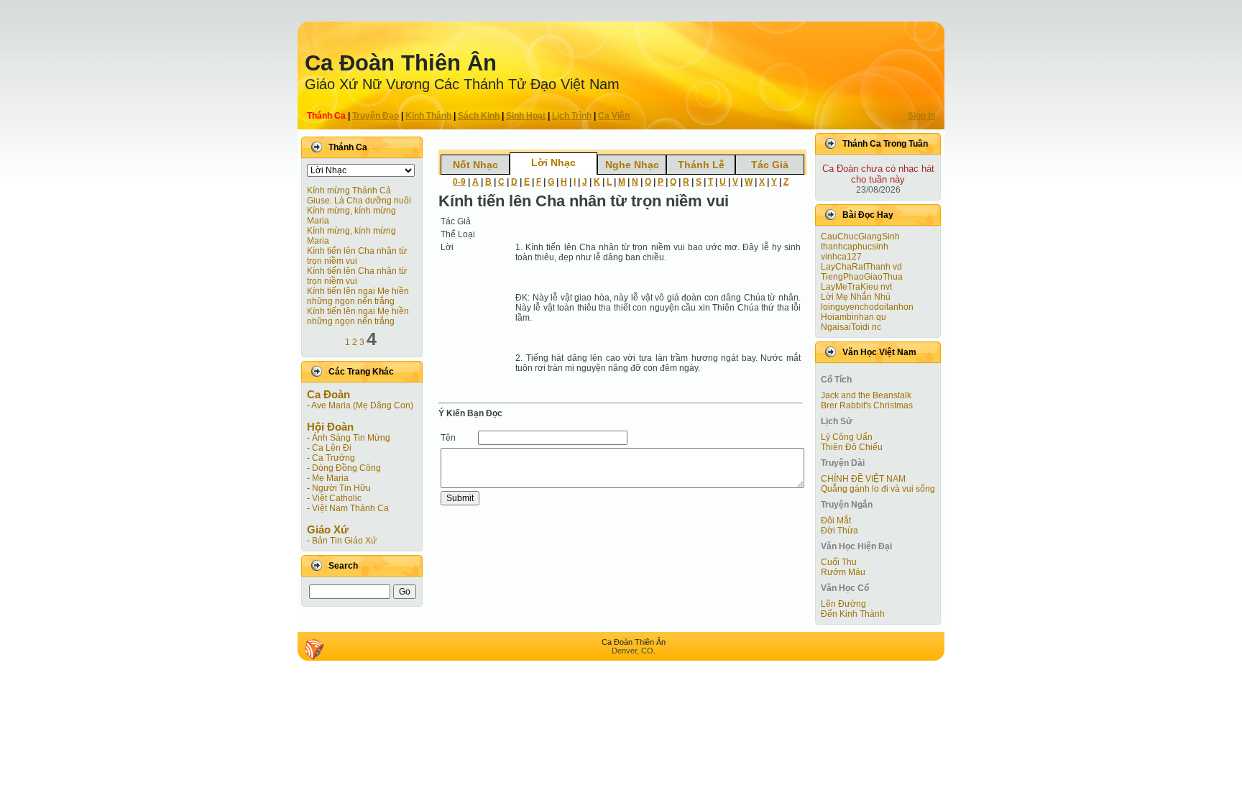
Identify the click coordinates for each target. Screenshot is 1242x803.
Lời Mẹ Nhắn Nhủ (856, 297)
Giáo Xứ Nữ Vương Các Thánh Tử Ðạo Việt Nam (462, 84)
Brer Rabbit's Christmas (867, 405)
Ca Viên (614, 116)
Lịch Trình (572, 116)
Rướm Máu (843, 572)
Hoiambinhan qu (853, 317)
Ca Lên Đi (331, 448)
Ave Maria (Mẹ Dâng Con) (362, 405)
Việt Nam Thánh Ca (350, 508)
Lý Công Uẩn (847, 437)
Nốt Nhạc (475, 164)
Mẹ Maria (330, 478)
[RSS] (314, 649)
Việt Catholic (337, 498)
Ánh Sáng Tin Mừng (351, 438)
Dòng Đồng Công (346, 468)
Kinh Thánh (428, 116)
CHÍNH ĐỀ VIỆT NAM (863, 479)
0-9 (459, 182)
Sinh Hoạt (526, 116)
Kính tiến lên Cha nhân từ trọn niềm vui (357, 256)
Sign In (921, 116)
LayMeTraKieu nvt (856, 287)
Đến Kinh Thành (853, 614)
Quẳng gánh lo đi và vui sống (878, 489)
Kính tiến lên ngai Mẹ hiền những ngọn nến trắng (358, 296)
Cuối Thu (839, 562)
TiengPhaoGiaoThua (862, 277)
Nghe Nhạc (632, 164)
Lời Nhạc (553, 162)
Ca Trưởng (333, 458)
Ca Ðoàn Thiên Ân (401, 62)
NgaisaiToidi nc (851, 327)
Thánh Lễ (701, 164)
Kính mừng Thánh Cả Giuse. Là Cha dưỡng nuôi (359, 195)
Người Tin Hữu (341, 488)
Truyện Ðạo (375, 116)
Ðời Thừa (839, 531)
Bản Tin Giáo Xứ (344, 541)
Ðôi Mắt (836, 520)
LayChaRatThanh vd (861, 267)
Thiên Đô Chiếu (852, 447)
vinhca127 (841, 257)
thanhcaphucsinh (854, 247)
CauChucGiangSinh (860, 236)
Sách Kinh (479, 116)
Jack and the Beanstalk (866, 395)
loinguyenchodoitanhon (867, 307)
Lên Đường (843, 604)
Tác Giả (769, 164)
